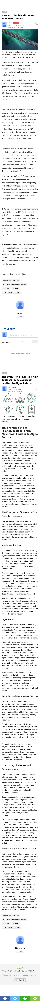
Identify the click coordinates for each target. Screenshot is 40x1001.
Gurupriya (12, 387)
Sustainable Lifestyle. (11, 292)
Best (23, 342)
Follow (20, 316)
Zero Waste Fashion (11, 280)
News (4, 12)
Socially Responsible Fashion (14, 284)
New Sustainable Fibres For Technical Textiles (18, 17)
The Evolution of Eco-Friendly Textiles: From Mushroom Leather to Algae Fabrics (20, 380)
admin (10, 23)
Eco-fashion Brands (11, 288)
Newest (35, 342)
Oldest (29, 342)
